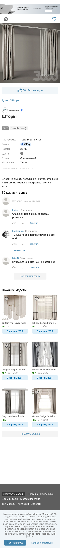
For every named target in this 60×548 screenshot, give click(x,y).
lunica (15, 210)
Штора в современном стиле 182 (14, 369)
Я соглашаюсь (15, 542)
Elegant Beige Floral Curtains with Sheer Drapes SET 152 (44, 369)
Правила (33, 494)
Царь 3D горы (10, 498)
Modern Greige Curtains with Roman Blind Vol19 (44, 416)
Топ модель (8, 503)
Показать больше (30, 433)
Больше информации (42, 543)
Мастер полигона (30, 498)
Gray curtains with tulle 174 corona (14, 416)
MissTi (15, 258)
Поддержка (47, 494)
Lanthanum (18, 231)
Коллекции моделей (29, 503)
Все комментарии (30, 276)
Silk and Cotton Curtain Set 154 (44, 323)
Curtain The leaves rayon (14, 323)
